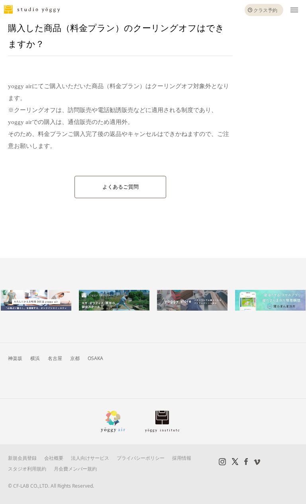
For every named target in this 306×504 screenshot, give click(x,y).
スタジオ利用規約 (27, 468)
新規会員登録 (22, 458)
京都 (75, 358)
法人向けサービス (90, 458)
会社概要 (53, 458)
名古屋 (55, 358)
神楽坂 (15, 358)
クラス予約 (265, 10)
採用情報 (181, 458)
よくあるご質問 (120, 187)
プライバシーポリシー (141, 458)
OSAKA (95, 358)
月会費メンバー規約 (75, 468)
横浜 (35, 358)
